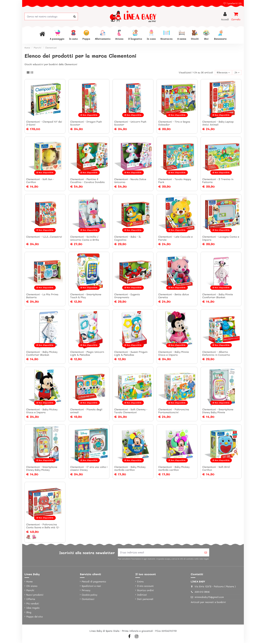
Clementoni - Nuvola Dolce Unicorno (130, 180)
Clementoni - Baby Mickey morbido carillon (129, 468)
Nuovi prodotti (34, 594)
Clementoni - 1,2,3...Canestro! (44, 236)
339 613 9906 (202, 591)
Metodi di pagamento (94, 581)
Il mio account (145, 585)
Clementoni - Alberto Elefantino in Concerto (216, 353)
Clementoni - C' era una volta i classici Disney (88, 468)
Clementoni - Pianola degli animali (86, 411)
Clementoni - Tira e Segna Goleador (174, 123)
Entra (140, 581)
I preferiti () (234, 3)
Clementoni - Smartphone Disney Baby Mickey (41, 468)
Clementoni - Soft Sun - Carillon (40, 180)
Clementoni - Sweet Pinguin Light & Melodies (130, 353)
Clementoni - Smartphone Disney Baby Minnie (217, 411)
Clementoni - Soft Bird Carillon (216, 468)
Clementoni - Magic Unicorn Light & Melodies (87, 353)
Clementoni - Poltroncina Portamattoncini (173, 411)
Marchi (30, 590)
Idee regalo (33, 607)
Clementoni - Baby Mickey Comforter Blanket (41, 353)
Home (29, 581)
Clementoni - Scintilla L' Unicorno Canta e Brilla (84, 238)
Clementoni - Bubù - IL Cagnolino (127, 238)
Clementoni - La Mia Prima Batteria (42, 296)
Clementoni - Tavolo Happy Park (174, 180)
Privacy (86, 590)
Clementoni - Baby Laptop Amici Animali (218, 123)
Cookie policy (89, 594)
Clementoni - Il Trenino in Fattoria (217, 180)
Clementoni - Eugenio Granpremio (127, 296)
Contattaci (88, 599)
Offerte (30, 599)
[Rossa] (28, 537)
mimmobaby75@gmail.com (209, 597)
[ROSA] (34, 537)
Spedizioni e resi (91, 585)
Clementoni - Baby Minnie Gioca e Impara (173, 353)
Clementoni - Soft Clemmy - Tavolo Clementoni (130, 411)
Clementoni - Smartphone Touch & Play (85, 296)
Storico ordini (145, 590)
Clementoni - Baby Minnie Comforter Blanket (217, 296)
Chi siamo (31, 585)
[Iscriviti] (205, 552)
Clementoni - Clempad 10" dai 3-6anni (44, 123)
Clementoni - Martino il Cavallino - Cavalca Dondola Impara (87, 182)
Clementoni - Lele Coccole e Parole (175, 238)
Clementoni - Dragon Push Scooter (86, 123)
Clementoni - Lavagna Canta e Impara (220, 238)
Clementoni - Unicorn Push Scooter (130, 123)
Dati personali (145, 599)
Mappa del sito (34, 616)
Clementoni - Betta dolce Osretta (173, 296)
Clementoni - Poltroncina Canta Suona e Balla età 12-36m (43, 527)
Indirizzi (142, 594)
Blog (28, 612)
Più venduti (32, 603)
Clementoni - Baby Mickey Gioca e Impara (41, 411)
